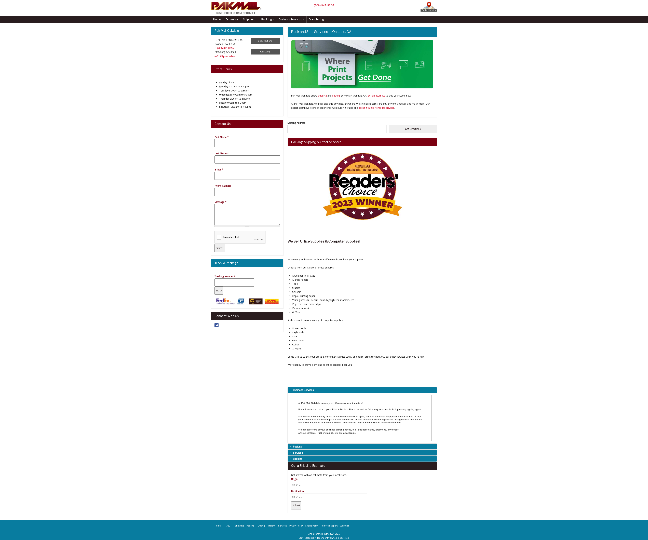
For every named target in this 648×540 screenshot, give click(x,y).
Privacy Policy (296, 525)
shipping (322, 95)
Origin (294, 479)
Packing (266, 19)
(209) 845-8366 (324, 5)
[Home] (237, 13)
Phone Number (222, 185)
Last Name (221, 153)
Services (282, 525)
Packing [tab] (297, 446)
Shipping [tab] (297, 458)
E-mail (218, 169)
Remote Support (329, 525)
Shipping (249, 19)
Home (217, 19)
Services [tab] (298, 452)
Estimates (231, 19)
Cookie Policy (311, 525)
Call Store (265, 51)
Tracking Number (224, 276)
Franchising (316, 19)
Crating (261, 525)
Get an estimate (376, 95)
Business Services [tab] (303, 389)
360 (228, 525)
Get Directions (265, 40)
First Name (221, 137)
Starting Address (296, 122)
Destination (297, 491)
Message (220, 202)
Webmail (344, 525)
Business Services (290, 19)
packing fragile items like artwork (376, 107)
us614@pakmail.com (225, 56)
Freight (271, 525)
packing (336, 95)
